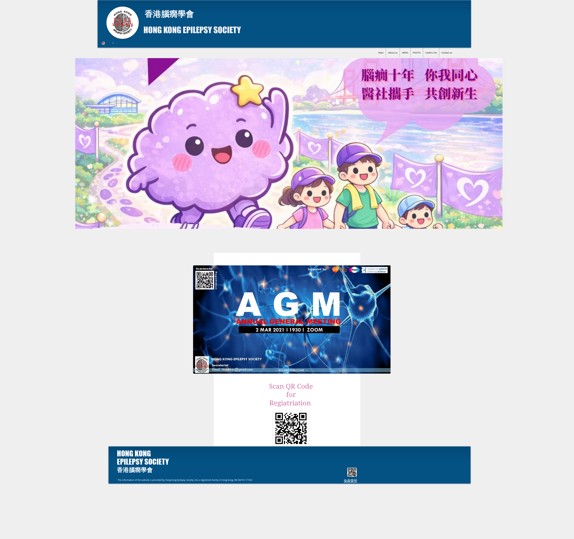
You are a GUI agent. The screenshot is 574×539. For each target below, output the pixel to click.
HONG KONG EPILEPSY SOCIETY (192, 30)
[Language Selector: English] (108, 43)
